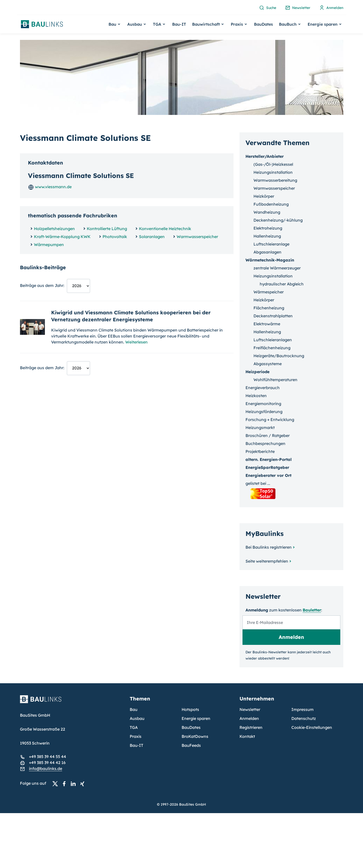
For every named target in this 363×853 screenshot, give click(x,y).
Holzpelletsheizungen (54, 228)
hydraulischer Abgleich (282, 283)
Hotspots (190, 709)
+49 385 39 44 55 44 (47, 756)
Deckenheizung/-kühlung (278, 220)
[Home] (72, 702)
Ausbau (137, 718)
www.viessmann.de (53, 186)
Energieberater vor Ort (268, 475)
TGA (134, 727)
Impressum (302, 709)
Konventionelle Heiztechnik (165, 228)
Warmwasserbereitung (275, 180)
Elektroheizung (267, 228)
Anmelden (249, 718)
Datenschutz (303, 718)
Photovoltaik (115, 236)
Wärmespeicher (268, 291)
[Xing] (83, 783)
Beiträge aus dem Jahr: (42, 285)
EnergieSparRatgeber (267, 467)
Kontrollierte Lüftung (107, 228)
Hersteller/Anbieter (264, 156)
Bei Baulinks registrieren (268, 547)
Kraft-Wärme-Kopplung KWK (62, 236)
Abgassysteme (267, 363)
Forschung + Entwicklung (269, 419)
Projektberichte (260, 451)
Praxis (135, 736)
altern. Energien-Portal (268, 459)
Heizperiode (257, 371)
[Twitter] (56, 783)
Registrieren (251, 727)
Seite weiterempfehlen (266, 561)
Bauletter (312, 609)
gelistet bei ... (257, 483)
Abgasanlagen (267, 252)
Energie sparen (196, 718)
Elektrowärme (266, 323)
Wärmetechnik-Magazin (269, 259)
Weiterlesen (136, 342)
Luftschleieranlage (271, 244)
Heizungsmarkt (260, 427)
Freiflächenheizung (271, 347)
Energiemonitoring (263, 403)
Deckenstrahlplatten (273, 315)
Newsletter (250, 709)
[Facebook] (65, 783)
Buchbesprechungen (265, 443)
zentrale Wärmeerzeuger (277, 267)
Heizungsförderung (263, 411)
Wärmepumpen (49, 244)
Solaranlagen (152, 236)
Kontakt (247, 736)
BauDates (263, 24)
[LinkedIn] (74, 783)
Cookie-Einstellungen (311, 727)
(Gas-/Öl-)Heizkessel (273, 164)
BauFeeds (191, 745)
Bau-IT (179, 24)
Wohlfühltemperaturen (275, 379)
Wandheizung (266, 212)
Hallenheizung (267, 236)
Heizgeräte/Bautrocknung (278, 355)
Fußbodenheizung (271, 204)
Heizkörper (263, 196)
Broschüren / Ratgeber (267, 435)
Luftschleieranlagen (272, 339)
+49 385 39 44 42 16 (47, 762)
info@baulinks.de (45, 768)
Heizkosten (256, 395)
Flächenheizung (268, 307)
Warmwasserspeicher (197, 236)
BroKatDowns (195, 736)
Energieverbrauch (262, 387)
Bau (133, 709)
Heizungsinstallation (273, 172)
